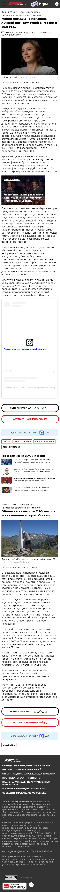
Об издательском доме (17, 765)
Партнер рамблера (27, 878)
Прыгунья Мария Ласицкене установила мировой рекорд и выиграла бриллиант (32, 461)
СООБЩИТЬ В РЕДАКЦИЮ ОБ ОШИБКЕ (24, 793)
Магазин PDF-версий (28, 769)
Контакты (34, 778)
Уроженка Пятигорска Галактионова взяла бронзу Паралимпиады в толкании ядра (33, 470)
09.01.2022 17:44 (9, 12)
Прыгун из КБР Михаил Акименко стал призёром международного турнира (31, 489)
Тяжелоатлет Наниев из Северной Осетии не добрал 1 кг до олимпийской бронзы (34, 479)
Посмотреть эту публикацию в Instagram (25, 349)
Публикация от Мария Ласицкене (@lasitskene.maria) (29, 387)
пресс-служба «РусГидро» (17, 562)
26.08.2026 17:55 (9, 504)
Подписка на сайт (14, 778)
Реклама (7, 769)
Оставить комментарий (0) (30, 419)
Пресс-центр (42, 765)
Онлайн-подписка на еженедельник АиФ (28, 773)
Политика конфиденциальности (23, 788)
